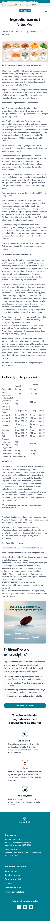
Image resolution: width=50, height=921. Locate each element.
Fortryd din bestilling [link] (14, 891)
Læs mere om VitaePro (25, 705)
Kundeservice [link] (11, 870)
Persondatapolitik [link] (13, 879)
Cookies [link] (8, 883)
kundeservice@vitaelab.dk (20, 842)
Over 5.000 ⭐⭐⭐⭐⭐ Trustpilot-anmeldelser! (20, 1)
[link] (25, 10)
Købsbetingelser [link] (12, 875)
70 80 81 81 (17, 5)
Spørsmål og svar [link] (13, 887)
